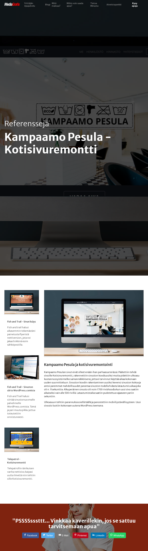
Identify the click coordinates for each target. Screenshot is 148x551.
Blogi (47, 4)
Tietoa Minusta (94, 4)
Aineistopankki (114, 4)
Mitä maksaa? (56, 4)
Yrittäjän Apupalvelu (29, 4)
